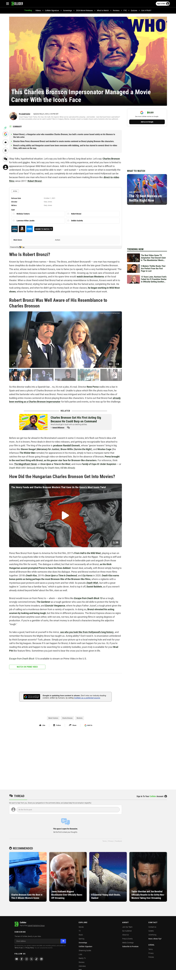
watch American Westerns (90, 276)
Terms (104, 841)
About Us (125, 935)
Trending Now (135, 249)
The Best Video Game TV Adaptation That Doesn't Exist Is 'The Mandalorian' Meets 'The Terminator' (153, 258)
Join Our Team (127, 927)
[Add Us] (5, 134)
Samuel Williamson (58, 427)
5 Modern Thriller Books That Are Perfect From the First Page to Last (153, 268)
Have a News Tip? (154, 939)
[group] (65, 339)
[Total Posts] (68, 427)
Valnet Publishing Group (36, 926)
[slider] (27, 543)
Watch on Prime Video (27, 667)
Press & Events (127, 939)
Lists (80, 954)
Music (81, 935)
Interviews (82, 966)
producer (66, 445)
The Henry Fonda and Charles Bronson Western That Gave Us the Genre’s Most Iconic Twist (58, 487)
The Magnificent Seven (25, 464)
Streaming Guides (85, 950)
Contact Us (152, 927)
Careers (151, 931)
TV (80, 931)
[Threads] (5, 158)
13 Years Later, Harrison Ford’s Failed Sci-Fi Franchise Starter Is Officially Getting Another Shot (153, 279)
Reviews (81, 962)
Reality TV (82, 958)
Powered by (14, 247)
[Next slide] (117, 364)
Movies (81, 927)
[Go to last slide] (110, 364)
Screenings (83, 943)
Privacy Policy (30, 948)
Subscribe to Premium (130, 946)
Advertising (152, 935)
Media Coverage (127, 943)
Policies (151, 957)
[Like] (5, 142)
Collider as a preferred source (87, 698)
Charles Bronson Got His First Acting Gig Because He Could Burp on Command (76, 419)
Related (65, 411)
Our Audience (127, 931)
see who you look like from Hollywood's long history (87, 632)
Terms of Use (18, 948)
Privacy (110, 841)
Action (57, 240)
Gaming (81, 939)
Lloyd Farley (25, 114)
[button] (20, 375)
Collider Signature (85, 946)
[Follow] (5, 150)
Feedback (118, 841)
